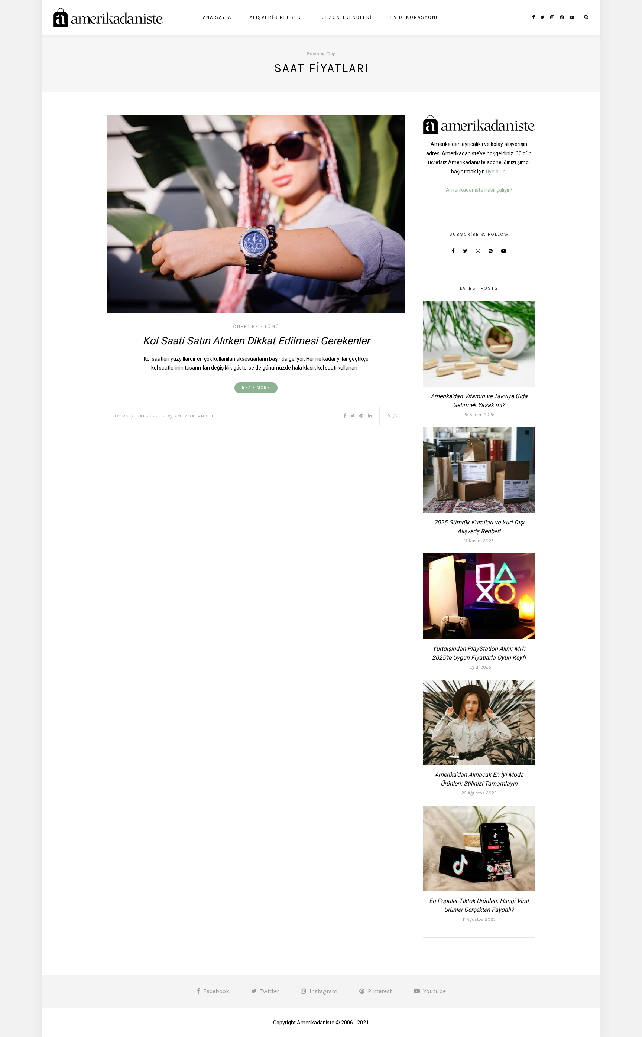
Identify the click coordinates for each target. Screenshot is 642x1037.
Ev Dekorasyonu (415, 17)
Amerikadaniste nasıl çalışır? (479, 190)
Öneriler (246, 326)
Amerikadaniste (194, 416)
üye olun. (496, 172)
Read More (256, 387)
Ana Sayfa (217, 17)
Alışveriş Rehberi (277, 17)
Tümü (272, 326)
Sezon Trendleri (347, 17)
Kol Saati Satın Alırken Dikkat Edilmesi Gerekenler (256, 341)
